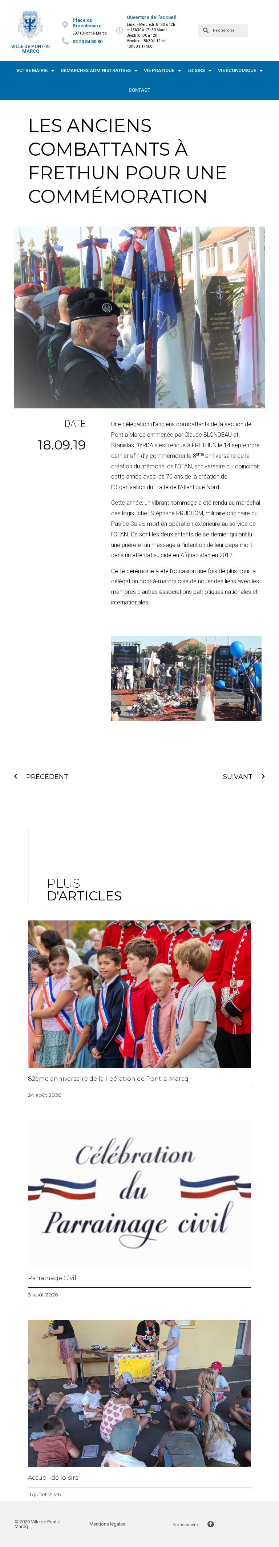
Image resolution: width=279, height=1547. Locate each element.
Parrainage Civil (52, 1278)
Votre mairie (32, 70)
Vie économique (237, 70)
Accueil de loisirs (53, 1477)
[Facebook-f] (210, 1524)
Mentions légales (107, 1524)
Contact (139, 90)
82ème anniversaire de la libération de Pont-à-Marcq (108, 1078)
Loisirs (196, 70)
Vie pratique (159, 70)
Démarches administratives (96, 70)
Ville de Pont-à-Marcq (30, 49)
